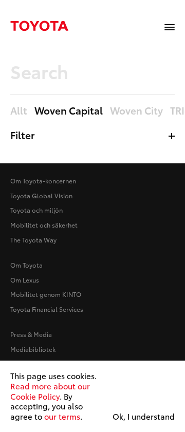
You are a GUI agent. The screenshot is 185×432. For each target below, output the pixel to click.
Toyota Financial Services (46, 309)
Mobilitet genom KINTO (45, 294)
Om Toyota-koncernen (43, 180)
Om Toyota (26, 264)
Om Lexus (24, 279)
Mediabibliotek (32, 349)
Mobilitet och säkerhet (44, 224)
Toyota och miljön (36, 209)
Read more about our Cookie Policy (50, 391)
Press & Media (31, 334)
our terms (62, 416)
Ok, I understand (144, 416)
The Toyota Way (33, 239)
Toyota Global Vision (41, 195)
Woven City (136, 111)
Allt (18, 111)
